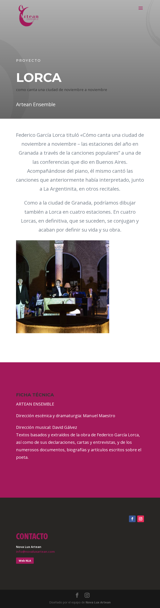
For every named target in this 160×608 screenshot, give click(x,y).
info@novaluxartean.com (35, 551)
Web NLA (25, 560)
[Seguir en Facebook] (132, 519)
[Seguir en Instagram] (140, 519)
